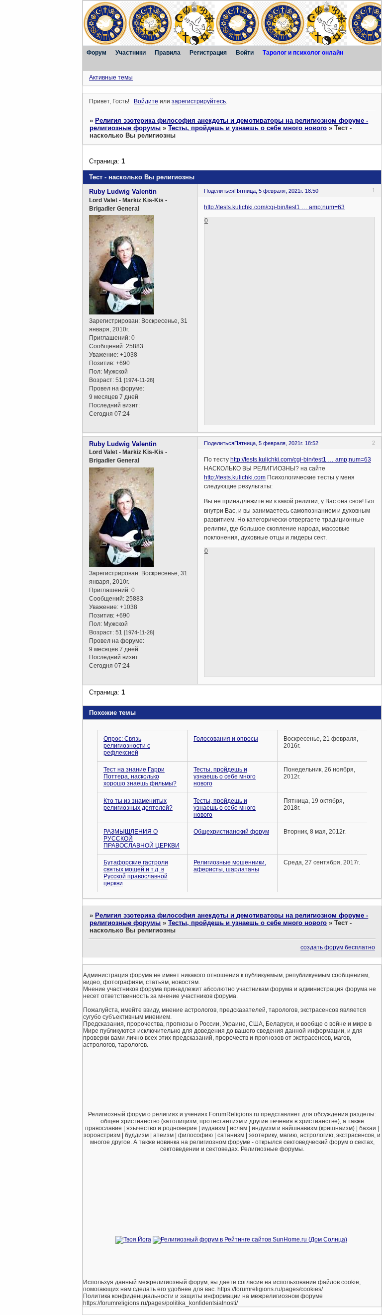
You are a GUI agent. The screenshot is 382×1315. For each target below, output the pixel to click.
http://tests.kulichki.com (235, 477)
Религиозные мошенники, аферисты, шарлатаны (229, 866)
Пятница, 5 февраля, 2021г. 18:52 (276, 443)
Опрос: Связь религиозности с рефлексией (126, 745)
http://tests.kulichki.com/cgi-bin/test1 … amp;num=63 (274, 207)
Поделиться (219, 191)
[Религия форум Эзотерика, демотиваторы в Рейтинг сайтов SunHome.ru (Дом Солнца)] (250, 1239)
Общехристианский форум (231, 831)
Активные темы (111, 77)
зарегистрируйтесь (199, 101)
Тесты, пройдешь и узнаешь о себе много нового (247, 128)
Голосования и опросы (225, 738)
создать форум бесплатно (337, 947)
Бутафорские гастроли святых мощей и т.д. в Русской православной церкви (135, 873)
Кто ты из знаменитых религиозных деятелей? (138, 804)
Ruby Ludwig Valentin (123, 191)
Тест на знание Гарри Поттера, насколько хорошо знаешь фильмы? (140, 776)
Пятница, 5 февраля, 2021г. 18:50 (276, 191)
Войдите (146, 101)
